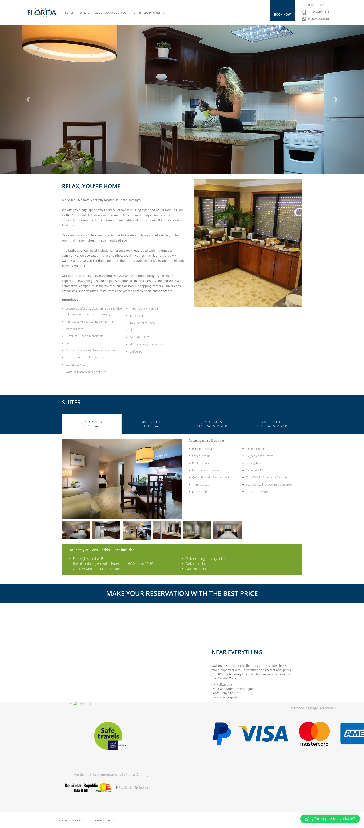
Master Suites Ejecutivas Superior (272, 424)
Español (323, 5)
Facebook (125, 787)
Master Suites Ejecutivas (151, 424)
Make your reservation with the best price (182, 593)
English (309, 5)
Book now (282, 14)
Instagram (145, 787)
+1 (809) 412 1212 (318, 12)
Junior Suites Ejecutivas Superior (212, 424)
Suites (69, 13)
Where (84, 13)
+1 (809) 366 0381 (318, 19)
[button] (330, 819)
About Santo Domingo (110, 13)
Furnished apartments (148, 13)
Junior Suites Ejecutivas (92, 424)
